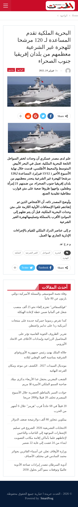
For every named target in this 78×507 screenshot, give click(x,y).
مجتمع (11, 70)
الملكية (18, 253)
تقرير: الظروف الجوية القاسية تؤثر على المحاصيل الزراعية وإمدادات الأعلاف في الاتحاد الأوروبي (38, 338)
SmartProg (47, 498)
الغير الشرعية (32, 253)
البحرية (58, 253)
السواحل (46, 253)
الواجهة (20, 70)
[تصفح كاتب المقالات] (68, 70)
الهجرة (66, 258)
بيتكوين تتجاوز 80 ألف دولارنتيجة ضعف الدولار (39, 419)
